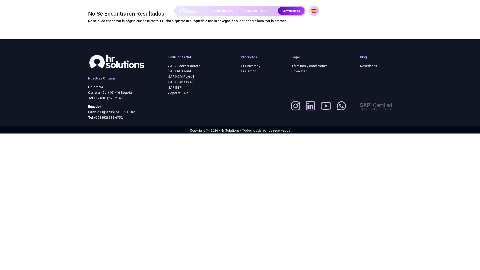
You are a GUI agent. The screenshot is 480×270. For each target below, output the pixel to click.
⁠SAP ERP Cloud (179, 71)
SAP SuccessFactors (184, 66)
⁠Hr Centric (248, 71)
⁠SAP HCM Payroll (181, 77)
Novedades (368, 66)
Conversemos (291, 10)
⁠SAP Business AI (180, 82)
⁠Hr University (250, 66)
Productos (249, 11)
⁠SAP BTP (175, 87)
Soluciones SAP (224, 11)
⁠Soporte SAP (178, 93)
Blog (264, 11)
